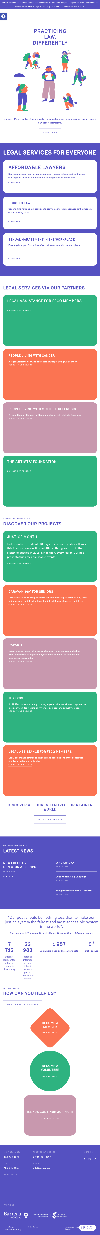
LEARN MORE (14, 222)
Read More (9, 876)
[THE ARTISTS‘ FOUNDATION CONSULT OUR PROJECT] (50, 506)
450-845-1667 (11, 1168)
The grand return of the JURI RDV (74, 890)
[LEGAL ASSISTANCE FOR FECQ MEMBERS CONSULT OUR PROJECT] (50, 345)
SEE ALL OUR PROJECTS (50, 819)
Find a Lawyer (9, 1227)
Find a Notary (32, 1227)
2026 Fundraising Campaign (71, 876)
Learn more (14, 183)
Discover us (50, 132)
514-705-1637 (11, 1156)
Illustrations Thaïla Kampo (75, 1227)
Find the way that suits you (22, 1004)
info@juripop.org (42, 1168)
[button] (3, 16)
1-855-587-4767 (42, 1156)
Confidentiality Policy (12, 1230)
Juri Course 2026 (65, 862)
